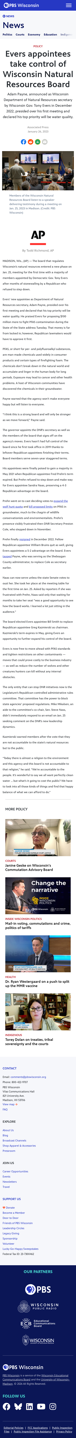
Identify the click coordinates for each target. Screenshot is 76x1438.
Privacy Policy (64, 1431)
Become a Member (14, 1212)
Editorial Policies (13, 1427)
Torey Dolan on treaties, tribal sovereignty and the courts (29, 1042)
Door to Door (11, 1218)
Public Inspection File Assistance (33, 1431)
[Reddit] (30, 142)
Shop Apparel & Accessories (19, 1145)
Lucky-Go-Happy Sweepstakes (20, 1249)
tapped (7, 556)
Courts (20, 34)
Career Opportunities (15, 1171)
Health (10, 977)
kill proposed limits (41, 506)
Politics (7, 34)
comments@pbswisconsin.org (28, 1077)
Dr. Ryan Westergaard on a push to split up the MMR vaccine (37, 984)
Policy (38, 46)
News (9, 16)
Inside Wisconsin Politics (23, 919)
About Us (8, 1130)
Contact (10, 1068)
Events (6, 1176)
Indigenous (68, 34)
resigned (24, 539)
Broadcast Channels (14, 1140)
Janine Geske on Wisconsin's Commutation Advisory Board (29, 867)
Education (50, 34)
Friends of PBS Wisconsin (18, 1223)
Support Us (12, 1199)
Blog (5, 1135)
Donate (10, 1207)
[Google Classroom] (37, 142)
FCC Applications (38, 1427)
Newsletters (10, 1181)
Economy (34, 34)
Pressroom (9, 1150)
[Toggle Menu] (69, 5)
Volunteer (8, 1243)
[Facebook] (23, 142)
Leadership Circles (13, 1228)
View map (9, 1104)
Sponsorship (10, 1238)
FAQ (5, 1109)
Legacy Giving (11, 1233)
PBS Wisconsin (11, 1375)
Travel (6, 1187)
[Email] (44, 142)
